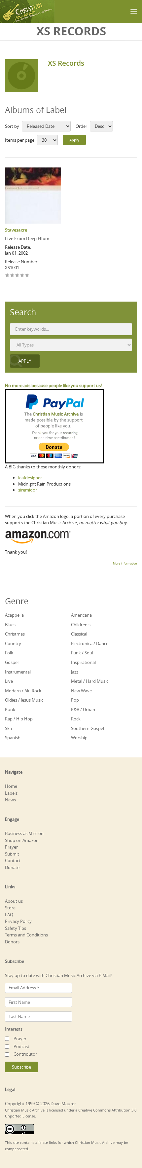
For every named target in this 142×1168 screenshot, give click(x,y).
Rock (76, 719)
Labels (11, 793)
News (10, 800)
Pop (75, 700)
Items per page (19, 140)
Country (13, 643)
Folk (9, 653)
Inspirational (83, 662)
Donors (12, 942)
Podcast (21, 1046)
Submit (12, 854)
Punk (10, 709)
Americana (81, 615)
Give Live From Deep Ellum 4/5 (22, 275)
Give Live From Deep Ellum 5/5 (27, 275)
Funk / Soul (82, 653)
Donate (12, 867)
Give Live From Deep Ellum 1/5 (7, 275)
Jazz (74, 672)
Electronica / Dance (89, 643)
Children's (80, 625)
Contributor (25, 1054)
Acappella (14, 615)
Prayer (11, 847)
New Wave (81, 691)
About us (14, 901)
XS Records (66, 63)
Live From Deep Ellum (27, 238)
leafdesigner (30, 478)
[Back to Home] (27, 11)
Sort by (12, 126)
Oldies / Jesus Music (24, 700)
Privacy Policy (18, 921)
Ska (8, 728)
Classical (79, 634)
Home (11, 786)
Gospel (11, 662)
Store (10, 908)
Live (9, 681)
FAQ (9, 915)
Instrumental (18, 672)
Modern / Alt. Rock (23, 691)
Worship (79, 738)
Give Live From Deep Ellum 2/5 (12, 275)
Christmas (15, 634)
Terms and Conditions (26, 935)
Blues (10, 625)
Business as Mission (24, 833)
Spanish (12, 738)
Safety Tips (15, 928)
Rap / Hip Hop (19, 719)
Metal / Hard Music (89, 681)
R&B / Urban (83, 709)
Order (81, 126)
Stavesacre (16, 230)
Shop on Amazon (22, 840)
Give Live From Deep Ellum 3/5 (17, 275)
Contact (12, 860)
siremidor (27, 490)
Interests (13, 1029)
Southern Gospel (87, 728)
